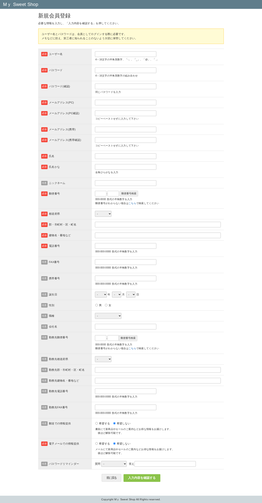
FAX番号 (54, 262)
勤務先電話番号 (58, 391)
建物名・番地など (60, 235)
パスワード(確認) (59, 86)
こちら (132, 203)
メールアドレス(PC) (61, 102)
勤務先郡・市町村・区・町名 (67, 369)
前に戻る (111, 477)
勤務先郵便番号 (58, 337)
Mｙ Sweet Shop (20, 4)
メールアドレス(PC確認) (64, 113)
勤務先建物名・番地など (64, 380)
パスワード (56, 70)
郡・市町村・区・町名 (62, 224)
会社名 (53, 326)
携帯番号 (54, 278)
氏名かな (54, 166)
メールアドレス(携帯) (62, 129)
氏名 (51, 156)
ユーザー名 (56, 54)
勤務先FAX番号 (58, 407)
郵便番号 (54, 193)
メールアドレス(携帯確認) (65, 139)
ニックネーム (57, 183)
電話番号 (54, 245)
